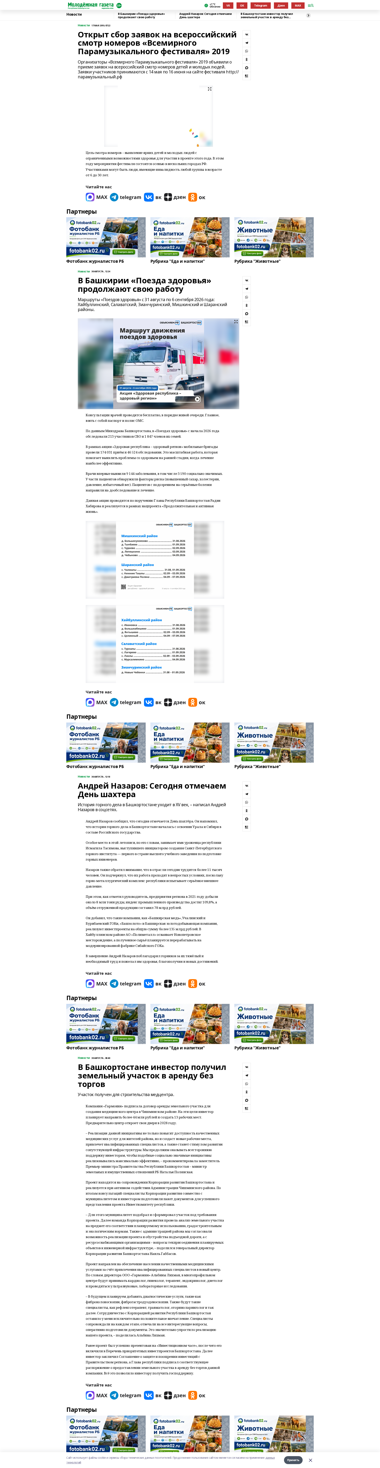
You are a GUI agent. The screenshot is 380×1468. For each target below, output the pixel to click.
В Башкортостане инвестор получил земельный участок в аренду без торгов (267, 15)
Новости (74, 14)
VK (228, 5)
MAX (298, 5)
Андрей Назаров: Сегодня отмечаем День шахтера (205, 15)
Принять (293, 1460)
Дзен (281, 5)
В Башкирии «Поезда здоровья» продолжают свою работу (141, 15)
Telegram (260, 5)
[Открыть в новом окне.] (96, 197)
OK (242, 5)
